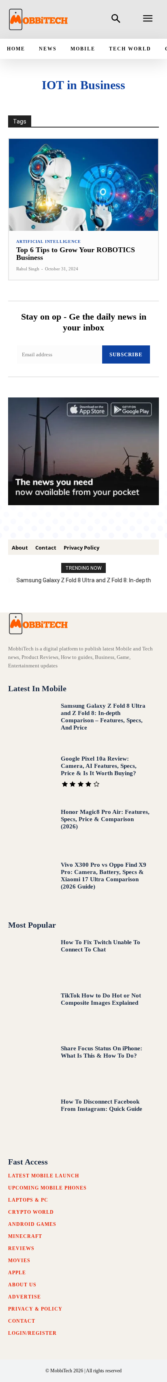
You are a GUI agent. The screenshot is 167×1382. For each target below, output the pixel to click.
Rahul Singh (27, 268)
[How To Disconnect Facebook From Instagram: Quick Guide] (31, 1119)
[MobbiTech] (38, 19)
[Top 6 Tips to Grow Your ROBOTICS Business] (83, 185)
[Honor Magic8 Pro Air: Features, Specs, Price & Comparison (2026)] (31, 829)
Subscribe (126, 354)
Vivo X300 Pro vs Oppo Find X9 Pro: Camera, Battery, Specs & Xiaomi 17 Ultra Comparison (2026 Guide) (103, 875)
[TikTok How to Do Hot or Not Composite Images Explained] (31, 1012)
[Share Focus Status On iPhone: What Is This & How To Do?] (31, 1065)
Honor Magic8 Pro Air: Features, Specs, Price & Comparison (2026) (105, 819)
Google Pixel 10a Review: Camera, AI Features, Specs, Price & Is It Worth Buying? (99, 765)
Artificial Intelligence (48, 242)
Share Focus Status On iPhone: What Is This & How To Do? (101, 1052)
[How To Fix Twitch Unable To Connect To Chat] (31, 959)
